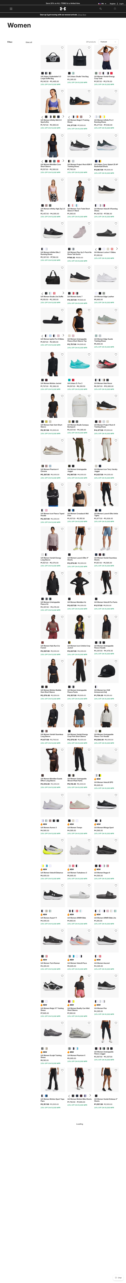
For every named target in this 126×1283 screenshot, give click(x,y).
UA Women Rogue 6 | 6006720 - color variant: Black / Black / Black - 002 (96, 866)
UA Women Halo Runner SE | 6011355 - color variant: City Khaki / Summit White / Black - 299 (42, 1228)
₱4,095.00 (45, 921)
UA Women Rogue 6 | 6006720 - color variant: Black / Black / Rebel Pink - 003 (100, 866)
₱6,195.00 (45, 1060)
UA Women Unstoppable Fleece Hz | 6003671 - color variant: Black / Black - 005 (42, 599)
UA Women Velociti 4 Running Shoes (106, 210)
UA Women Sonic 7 (74, 297)
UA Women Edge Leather (104, 297)
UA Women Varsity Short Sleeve (77, 1236)
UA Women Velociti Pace (77, 963)
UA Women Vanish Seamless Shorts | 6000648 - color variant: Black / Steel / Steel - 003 (103, 554)
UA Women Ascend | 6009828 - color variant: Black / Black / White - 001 (96, 956)
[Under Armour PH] (63, 9)
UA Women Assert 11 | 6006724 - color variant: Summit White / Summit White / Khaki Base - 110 (46, 911)
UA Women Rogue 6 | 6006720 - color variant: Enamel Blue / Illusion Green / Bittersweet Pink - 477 (107, 866)
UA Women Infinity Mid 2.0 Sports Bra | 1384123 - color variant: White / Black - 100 (50, 116)
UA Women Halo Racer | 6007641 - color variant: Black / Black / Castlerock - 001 (107, 380)
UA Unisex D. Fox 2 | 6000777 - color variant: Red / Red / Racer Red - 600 (73, 380)
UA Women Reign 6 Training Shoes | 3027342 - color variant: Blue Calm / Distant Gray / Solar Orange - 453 (76, 116)
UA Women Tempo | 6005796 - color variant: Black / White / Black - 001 (69, 820)
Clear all (29, 42)
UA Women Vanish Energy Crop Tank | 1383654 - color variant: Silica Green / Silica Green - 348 (96, 73)
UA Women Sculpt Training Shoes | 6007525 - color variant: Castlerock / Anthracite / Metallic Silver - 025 (42, 1048)
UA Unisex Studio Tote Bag (77, 76)
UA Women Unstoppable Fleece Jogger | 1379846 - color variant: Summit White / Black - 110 (107, 1048)
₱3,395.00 (71, 79)
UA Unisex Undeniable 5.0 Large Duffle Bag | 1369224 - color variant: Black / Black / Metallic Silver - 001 (50, 73)
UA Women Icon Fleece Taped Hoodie (52, 515)
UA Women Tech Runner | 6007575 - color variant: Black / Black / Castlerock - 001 (42, 956)
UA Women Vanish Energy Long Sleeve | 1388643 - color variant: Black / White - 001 (46, 554)
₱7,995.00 (45, 1013)
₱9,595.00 (45, 1238)
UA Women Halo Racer (103, 383)
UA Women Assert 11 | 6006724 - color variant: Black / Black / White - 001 (42, 911)
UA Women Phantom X (76, 1055)
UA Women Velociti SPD (103, 782)
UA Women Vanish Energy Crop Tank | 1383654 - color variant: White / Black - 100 (107, 73)
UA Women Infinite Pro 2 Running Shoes (103, 121)
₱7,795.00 (71, 169)
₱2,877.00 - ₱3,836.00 (103, 518)
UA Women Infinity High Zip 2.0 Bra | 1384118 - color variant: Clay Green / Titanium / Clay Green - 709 (50, 205)
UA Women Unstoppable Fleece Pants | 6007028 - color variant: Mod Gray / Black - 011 (73, 687)
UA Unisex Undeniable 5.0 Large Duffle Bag (51, 77)
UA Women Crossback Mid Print (77, 515)
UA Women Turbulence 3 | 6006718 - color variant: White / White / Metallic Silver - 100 (69, 866)
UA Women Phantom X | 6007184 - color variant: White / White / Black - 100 (73, 1048)
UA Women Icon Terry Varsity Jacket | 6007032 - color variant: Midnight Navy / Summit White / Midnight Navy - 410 (42, 1184)
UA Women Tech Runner (50, 963)
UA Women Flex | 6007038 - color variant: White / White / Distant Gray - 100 (100, 1001)
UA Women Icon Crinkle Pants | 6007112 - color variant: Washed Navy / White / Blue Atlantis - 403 (46, 1140)
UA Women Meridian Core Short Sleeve (51, 165)
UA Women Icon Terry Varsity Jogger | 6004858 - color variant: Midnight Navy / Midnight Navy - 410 (100, 466)
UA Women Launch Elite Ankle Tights (106, 515)
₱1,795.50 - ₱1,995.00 (76, 1102)
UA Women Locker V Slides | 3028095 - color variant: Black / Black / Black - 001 (99, 249)
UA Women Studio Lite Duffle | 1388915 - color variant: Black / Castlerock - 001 (46, 293)
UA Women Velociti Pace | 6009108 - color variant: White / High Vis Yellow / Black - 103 (80, 956)
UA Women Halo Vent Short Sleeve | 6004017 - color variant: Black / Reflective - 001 (42, 421)
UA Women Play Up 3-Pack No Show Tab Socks (79, 253)
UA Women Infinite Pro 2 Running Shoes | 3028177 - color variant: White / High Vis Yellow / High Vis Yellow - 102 (103, 116)
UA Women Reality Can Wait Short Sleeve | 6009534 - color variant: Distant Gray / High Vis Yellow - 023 (73, 1001)
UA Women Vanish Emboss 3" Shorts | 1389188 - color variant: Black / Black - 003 (96, 1095)
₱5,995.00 (98, 299)
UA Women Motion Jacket (51, 383)
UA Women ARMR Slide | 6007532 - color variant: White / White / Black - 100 (69, 911)
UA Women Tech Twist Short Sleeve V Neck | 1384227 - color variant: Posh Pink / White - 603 (73, 205)
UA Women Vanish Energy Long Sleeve (51, 559)
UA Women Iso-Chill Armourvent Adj (102, 691)
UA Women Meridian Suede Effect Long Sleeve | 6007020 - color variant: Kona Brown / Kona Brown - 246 (42, 775)
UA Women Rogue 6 (102, 873)
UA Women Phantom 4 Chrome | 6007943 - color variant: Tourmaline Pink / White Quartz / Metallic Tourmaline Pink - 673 (46, 466)
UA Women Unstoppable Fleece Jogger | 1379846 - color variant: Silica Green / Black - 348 (103, 1048)
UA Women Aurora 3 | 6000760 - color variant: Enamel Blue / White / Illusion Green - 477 (46, 820)
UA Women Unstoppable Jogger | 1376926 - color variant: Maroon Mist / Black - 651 (73, 466)
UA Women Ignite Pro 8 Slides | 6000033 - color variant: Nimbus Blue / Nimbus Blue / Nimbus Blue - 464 (50, 335)
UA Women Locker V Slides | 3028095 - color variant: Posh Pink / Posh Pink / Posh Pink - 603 (111, 249)
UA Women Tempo (74, 828)
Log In (121, 4)
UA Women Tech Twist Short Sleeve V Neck (78, 210)
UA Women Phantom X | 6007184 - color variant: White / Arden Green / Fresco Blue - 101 (77, 1048)
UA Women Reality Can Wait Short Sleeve (78, 1009)
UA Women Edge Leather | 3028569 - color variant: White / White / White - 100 (96, 293)
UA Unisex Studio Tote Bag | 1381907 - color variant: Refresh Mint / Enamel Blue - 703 (73, 73)
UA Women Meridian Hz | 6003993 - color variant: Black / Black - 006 (69, 599)
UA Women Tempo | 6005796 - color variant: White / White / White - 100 (77, 820)
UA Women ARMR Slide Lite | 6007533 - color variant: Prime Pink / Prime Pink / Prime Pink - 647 (107, 911)
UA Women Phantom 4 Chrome (49, 470)
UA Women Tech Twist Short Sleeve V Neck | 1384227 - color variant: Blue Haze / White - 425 (77, 205)
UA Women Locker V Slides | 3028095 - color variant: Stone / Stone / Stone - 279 (107, 249)
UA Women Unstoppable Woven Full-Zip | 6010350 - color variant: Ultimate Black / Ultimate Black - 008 (96, 1276)
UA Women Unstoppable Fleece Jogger (103, 1053)
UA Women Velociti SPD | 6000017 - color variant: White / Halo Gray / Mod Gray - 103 (96, 775)
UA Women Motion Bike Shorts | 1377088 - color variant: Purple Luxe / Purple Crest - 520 (85, 1095)
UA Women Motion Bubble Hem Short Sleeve (51, 691)
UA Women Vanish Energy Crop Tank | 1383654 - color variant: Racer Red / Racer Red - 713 (111, 73)
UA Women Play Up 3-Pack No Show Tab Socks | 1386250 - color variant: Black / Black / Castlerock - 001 (69, 249)
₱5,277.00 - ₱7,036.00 (103, 125)
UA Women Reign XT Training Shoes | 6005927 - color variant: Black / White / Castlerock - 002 (42, 1001)
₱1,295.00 (98, 921)
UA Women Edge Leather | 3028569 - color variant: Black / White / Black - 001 (100, 293)
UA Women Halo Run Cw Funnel (50, 647)
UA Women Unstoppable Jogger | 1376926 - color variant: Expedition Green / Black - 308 (69, 466)
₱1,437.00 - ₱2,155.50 (76, 518)
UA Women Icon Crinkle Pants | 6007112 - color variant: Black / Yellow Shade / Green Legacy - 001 (42, 1140)
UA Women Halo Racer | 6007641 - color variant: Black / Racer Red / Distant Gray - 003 (96, 380)
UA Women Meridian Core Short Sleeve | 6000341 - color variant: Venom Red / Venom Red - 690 (58, 161)
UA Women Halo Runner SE (51, 1235)
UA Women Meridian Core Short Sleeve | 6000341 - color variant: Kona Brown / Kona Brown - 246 (50, 161)
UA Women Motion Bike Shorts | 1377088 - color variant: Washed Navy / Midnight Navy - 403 (76, 1095)
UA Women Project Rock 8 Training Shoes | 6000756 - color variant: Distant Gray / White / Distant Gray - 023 (103, 421)
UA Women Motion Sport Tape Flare (52, 1100)
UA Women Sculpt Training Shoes (51, 1056)
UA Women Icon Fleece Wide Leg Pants (78, 1144)
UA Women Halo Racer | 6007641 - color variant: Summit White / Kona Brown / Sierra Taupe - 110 (103, 380)
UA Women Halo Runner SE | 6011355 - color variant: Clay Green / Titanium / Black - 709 (46, 1228)
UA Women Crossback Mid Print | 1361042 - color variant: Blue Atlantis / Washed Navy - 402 (73, 510)
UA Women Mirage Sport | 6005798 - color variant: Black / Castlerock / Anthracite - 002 (96, 820)
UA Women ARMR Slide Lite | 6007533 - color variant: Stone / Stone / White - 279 (111, 911)
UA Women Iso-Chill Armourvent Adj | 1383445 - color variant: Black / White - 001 (96, 687)
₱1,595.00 (71, 1013)
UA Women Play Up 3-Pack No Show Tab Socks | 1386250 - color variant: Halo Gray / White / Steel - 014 (73, 249)
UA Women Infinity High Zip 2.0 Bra (53, 210)
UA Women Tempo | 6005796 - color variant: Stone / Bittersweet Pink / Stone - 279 (73, 820)
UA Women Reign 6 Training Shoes (78, 121)
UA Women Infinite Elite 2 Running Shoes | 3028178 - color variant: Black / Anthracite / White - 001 (42, 249)
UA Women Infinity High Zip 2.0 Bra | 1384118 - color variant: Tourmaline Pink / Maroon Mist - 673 (46, 205)
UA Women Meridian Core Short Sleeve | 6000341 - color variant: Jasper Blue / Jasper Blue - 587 (54, 161)
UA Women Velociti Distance (52, 873)
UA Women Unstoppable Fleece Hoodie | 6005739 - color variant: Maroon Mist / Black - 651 (103, 642)
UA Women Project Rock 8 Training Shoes (104, 426)
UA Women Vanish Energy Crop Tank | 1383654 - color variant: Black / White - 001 (103, 73)
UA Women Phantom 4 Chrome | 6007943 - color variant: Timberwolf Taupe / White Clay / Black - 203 (42, 466)
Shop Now (82, 15)
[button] (101, 9)
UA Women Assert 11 (49, 918)
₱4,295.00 (45, 966)
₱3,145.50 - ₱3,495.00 (50, 81)
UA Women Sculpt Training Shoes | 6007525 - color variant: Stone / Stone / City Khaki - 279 (46, 1048)
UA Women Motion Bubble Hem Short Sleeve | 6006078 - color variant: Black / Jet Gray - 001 (42, 687)
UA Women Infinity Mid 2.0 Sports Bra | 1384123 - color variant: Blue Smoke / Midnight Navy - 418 (58, 116)
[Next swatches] (63, 117)
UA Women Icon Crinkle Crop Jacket (78, 647)
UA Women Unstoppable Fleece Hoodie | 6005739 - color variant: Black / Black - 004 (96, 642)
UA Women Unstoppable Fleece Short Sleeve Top (77, 340)
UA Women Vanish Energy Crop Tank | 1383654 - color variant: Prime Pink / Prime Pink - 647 (100, 73)
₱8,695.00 (71, 966)
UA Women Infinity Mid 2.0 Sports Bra (51, 121)
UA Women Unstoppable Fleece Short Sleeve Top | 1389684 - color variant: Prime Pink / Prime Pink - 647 (73, 335)
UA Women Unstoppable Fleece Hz (50, 603)
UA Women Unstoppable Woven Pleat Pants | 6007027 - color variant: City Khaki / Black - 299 (73, 775)
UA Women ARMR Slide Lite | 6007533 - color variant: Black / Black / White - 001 (96, 911)
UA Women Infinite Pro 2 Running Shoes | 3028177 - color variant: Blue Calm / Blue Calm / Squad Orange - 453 (100, 116)
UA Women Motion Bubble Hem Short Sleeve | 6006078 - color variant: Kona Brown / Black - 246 (46, 687)
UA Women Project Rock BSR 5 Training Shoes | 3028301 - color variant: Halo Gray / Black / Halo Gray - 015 (73, 161)
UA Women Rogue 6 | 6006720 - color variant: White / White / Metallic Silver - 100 (103, 866)
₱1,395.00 (71, 214)
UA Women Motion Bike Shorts (79, 1099)
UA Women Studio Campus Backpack (78, 426)
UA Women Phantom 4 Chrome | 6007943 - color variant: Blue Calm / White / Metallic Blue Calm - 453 (50, 466)
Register (113, 4)
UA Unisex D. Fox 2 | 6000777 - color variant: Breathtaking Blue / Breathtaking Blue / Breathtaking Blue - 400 (69, 380)
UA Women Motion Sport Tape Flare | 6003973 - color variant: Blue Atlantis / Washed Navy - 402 (46, 1095)
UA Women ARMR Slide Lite (105, 918)
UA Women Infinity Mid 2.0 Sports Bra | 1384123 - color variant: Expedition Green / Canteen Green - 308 (54, 116)
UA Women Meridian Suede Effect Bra (78, 1189)
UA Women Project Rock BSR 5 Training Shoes (79, 165)
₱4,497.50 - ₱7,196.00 (103, 214)
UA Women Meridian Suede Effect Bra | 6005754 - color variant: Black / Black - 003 (69, 1184)
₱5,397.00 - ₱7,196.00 (49, 257)
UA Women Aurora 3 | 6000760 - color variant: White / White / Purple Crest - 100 (42, 820)
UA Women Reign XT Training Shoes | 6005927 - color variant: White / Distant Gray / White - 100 (46, 1001)
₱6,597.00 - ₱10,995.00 (103, 386)
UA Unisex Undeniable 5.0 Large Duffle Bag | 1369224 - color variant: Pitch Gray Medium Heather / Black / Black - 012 (42, 73)
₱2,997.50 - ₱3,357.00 (103, 1057)
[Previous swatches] (42, 117)
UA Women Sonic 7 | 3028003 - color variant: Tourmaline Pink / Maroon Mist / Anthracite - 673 (77, 293)
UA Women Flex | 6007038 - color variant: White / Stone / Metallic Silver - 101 (103, 1001)
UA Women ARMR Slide (76, 918)
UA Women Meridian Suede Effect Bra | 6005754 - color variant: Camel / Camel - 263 (73, 1184)
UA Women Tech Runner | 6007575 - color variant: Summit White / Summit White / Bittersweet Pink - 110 (46, 956)
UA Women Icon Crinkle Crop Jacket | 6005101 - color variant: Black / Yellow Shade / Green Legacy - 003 (69, 642)
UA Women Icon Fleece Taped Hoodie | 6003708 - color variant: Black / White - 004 (42, 510)
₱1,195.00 (71, 1240)
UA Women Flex (100, 1008)
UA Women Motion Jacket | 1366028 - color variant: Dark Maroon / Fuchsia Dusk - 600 (46, 380)
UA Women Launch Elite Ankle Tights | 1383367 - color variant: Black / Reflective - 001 (96, 510)
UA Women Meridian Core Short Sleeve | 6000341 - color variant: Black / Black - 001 (46, 161)
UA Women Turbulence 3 (77, 873)
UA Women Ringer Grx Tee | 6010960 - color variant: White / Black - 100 (42, 1276)
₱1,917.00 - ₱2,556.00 (76, 1148)
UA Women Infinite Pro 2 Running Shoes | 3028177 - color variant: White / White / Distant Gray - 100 (96, 116)
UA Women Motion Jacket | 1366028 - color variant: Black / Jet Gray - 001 (42, 380)
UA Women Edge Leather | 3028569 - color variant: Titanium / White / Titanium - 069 (103, 293)
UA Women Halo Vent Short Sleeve (51, 426)
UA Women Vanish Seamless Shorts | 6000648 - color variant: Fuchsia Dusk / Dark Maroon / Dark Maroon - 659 (100, 554)
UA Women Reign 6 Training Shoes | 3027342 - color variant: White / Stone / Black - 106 (72, 116)
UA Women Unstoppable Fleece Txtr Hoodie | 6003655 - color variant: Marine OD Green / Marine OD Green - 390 (100, 731)
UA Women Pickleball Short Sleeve (105, 1236)
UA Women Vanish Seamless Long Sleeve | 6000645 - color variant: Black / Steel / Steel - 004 (42, 731)
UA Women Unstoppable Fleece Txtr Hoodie (103, 735)
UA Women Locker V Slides (105, 252)
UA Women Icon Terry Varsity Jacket (52, 1189)
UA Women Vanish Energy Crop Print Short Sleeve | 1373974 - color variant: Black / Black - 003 (69, 731)
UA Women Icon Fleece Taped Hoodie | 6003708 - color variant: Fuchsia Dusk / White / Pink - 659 (46, 510)
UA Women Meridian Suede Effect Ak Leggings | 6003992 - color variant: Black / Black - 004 (96, 1184)
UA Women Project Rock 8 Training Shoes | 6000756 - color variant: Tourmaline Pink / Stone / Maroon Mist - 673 (100, 421)
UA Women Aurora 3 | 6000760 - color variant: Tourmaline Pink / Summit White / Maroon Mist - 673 (50, 820)
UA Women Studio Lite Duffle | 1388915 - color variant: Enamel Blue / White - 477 (50, 293)
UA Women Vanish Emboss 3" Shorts (106, 1100)
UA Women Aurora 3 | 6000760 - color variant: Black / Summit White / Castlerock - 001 (54, 820)
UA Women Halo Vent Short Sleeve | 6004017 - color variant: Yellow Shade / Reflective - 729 (46, 421)
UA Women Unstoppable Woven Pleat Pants (77, 780)
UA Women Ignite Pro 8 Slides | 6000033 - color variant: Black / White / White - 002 (54, 335)
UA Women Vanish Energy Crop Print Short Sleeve (77, 735)
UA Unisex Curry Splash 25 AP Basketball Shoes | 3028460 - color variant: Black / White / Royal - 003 (96, 161)
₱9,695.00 (98, 785)
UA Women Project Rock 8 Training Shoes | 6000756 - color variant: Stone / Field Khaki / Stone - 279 (107, 421)
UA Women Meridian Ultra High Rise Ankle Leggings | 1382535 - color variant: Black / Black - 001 (96, 1140)
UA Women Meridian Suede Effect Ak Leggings (105, 1189)
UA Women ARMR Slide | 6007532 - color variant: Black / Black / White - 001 (73, 911)
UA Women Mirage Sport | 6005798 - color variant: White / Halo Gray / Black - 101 (100, 820)
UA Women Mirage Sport (104, 828)
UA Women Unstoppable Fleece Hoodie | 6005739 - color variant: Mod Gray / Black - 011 (100, 642)
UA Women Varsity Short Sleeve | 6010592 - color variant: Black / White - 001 (69, 1228)
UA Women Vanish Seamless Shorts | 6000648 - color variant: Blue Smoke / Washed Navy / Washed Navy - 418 (96, 554)
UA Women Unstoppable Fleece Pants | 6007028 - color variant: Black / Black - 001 (69, 687)
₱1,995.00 (71, 921)
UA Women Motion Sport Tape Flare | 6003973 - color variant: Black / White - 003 (42, 1095)
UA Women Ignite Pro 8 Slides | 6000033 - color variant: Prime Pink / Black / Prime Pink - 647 (58, 335)
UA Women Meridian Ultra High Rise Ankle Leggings (106, 1144)
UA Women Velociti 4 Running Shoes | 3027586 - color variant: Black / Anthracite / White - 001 (96, 205)
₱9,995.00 (45, 876)
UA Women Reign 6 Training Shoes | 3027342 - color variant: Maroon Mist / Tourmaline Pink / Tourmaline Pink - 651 (80, 116)
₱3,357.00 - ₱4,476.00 (50, 607)
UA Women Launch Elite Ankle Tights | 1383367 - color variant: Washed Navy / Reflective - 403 (100, 510)
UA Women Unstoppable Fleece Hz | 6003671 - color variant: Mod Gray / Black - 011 (46, 599)
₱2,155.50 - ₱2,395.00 (49, 299)
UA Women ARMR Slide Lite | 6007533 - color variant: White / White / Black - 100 (103, 911)
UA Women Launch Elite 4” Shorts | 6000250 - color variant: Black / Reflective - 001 (69, 554)
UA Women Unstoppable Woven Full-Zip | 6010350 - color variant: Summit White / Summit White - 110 (100, 1276)
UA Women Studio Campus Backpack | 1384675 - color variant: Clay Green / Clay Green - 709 (77, 421)
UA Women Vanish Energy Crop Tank (104, 77)
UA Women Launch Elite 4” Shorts (77, 559)
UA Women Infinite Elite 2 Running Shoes (50, 253)
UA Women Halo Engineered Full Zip (78, 1280)
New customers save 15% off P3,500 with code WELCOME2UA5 (63, 3)
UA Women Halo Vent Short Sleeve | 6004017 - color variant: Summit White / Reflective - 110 (50, 421)
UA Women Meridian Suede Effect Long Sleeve (51, 780)
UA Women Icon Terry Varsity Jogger (105, 470)
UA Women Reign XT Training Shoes (52, 1009)
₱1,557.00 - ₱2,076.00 (103, 81)
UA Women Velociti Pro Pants (105, 602)
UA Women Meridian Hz (76, 602)
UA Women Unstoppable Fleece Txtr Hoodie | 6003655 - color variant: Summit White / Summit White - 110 (96, 731)
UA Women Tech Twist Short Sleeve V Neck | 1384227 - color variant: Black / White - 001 (69, 205)
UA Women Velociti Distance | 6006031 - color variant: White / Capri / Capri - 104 (46, 866)
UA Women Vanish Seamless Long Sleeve (52, 735)
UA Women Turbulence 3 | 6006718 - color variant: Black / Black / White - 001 (77, 866)
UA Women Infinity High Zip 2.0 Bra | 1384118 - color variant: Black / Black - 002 (42, 205)
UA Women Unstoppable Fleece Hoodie (103, 647)
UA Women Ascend (102, 963)
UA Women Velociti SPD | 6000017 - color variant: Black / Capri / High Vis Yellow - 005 (100, 775)
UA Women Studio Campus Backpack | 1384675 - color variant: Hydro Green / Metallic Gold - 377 (69, 421)
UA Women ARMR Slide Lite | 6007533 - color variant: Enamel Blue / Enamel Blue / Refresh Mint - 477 (115, 911)
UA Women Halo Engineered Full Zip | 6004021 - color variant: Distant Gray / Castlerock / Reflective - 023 (69, 1276)
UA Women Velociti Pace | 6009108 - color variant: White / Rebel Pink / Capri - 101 (73, 956)
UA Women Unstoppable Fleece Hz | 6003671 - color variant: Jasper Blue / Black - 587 (50, 599)
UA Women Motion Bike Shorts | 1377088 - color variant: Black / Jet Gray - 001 (72, 1095)
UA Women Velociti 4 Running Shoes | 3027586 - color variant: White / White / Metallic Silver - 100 (100, 205)
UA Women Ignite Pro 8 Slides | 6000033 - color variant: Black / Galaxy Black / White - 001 (46, 335)
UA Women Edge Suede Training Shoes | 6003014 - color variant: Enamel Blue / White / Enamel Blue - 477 (96, 335)
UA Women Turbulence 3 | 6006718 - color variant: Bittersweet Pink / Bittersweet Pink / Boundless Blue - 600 (73, 866)
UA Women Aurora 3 (49, 828)
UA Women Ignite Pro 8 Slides (52, 339)
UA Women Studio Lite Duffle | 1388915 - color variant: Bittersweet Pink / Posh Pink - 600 (54, 293)
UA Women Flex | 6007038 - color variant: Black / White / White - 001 (96, 1001)
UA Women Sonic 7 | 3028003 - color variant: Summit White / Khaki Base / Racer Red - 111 (73, 293)
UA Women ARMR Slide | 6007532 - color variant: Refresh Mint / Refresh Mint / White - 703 (80, 911)
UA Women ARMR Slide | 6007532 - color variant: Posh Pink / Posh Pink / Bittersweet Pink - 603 (77, 911)
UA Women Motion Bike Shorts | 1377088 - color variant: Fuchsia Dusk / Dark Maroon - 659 (80, 1095)
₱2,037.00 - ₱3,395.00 (76, 430)
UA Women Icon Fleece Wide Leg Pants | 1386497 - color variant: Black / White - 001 (69, 1140)
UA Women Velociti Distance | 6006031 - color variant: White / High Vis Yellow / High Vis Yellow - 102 (42, 866)
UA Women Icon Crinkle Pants (52, 1143)
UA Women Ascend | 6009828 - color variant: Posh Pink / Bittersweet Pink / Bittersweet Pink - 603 (100, 956)
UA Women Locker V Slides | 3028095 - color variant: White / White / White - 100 (103, 249)
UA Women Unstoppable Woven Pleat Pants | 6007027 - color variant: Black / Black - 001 (69, 775)
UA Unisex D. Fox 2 (74, 383)
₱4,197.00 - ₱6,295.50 (76, 386)
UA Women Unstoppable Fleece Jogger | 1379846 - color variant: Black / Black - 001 (96, 1048)
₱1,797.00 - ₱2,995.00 (50, 125)
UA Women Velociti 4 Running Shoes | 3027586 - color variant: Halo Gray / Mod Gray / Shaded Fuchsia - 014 (103, 205)
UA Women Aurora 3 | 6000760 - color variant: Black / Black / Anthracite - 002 (57, 820)
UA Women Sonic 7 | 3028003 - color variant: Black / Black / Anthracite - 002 (69, 293)
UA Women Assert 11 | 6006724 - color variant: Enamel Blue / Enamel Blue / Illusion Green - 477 (50, 911)
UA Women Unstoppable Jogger (77, 470)
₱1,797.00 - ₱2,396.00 (50, 386)
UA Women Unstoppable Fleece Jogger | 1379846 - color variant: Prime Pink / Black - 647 (100, 1048)
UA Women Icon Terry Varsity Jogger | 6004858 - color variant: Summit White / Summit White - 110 (96, 466)
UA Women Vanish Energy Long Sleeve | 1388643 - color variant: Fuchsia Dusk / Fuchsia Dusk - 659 (42, 554)
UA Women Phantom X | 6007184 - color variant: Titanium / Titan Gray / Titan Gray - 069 (69, 1048)
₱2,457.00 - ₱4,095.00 (50, 214)
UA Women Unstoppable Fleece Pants (77, 691)
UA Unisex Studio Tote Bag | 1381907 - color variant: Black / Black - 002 (69, 73)
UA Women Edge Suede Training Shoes (103, 340)
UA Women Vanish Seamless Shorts (105, 559)
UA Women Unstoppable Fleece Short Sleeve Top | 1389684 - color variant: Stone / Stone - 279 (69, 335)
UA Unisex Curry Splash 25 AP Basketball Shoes (106, 165)
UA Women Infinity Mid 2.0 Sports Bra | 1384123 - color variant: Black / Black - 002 (46, 116)
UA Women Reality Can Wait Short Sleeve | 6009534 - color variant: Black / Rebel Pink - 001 (69, 1001)
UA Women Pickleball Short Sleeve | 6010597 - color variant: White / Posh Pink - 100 (96, 1228)
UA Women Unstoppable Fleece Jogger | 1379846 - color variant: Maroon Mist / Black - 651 (111, 1048)
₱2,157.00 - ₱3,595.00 (49, 169)
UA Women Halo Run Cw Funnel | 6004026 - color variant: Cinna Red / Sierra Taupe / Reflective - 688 (42, 642)
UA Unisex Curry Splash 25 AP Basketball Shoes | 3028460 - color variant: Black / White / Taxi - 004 (100, 161)
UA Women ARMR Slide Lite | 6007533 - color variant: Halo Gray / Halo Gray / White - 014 (100, 911)
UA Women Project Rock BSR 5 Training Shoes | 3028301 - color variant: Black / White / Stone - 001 (69, 161)
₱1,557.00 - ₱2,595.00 (49, 342)
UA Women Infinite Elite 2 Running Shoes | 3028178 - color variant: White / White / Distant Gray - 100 (46, 249)
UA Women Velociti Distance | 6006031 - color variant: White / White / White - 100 (50, 866)
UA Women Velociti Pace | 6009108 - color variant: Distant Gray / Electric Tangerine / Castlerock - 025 (69, 956)
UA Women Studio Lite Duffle (52, 297)
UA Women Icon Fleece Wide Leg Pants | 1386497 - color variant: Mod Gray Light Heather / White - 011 (73, 1140)
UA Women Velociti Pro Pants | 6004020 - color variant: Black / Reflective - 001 (96, 599)
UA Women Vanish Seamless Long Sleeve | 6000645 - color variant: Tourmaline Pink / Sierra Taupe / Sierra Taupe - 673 (46, 731)
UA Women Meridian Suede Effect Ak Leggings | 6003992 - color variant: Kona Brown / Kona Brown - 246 (100, 1184)
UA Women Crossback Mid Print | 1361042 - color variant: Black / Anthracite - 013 (69, 510)
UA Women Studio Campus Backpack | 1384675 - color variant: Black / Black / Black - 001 (73, 421)
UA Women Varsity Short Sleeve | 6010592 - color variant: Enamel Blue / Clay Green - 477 (73, 1228)
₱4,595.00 (45, 830)
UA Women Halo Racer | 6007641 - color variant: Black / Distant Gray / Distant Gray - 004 (100, 380)
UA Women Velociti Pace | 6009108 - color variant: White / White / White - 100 (77, 956)
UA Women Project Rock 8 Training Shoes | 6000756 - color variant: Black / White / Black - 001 (96, 421)
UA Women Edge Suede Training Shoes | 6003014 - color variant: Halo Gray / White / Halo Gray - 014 (100, 335)
